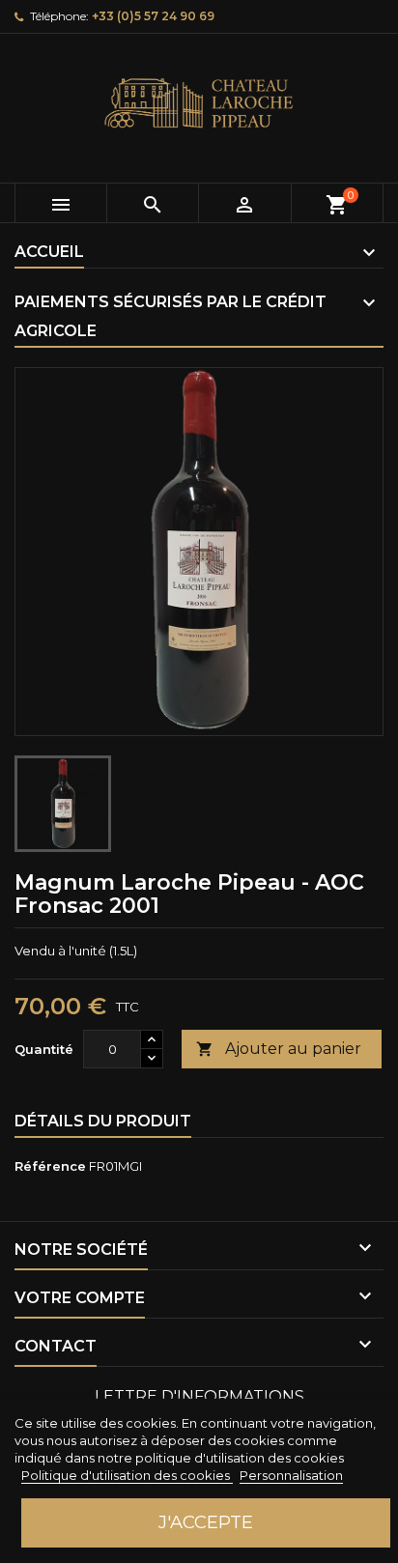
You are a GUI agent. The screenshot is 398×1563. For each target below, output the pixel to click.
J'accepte (205, 1522)
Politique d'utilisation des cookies (127, 1475)
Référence (50, 1166)
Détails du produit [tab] (102, 1121)
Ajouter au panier (278, 1048)
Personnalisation (291, 1475)
